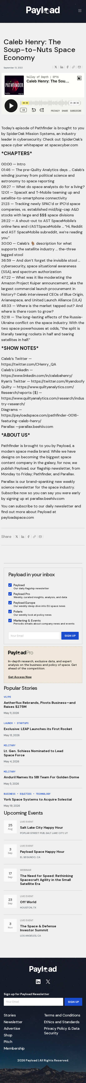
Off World (28, 902)
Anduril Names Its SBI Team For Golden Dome (41, 777)
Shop (8, 1035)
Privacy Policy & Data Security (62, 1030)
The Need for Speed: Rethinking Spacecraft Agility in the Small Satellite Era (46, 880)
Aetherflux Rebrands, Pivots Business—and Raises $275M (40, 704)
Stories (10, 1015)
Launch (8, 723)
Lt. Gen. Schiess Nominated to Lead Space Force (33, 753)
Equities (26, 794)
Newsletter (13, 1022)
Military (9, 745)
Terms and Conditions (62, 1015)
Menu (80, 10)
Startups (23, 723)
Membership (14, 1048)
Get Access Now (20, 677)
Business (9, 794)
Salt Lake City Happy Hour (41, 827)
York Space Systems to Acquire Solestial (38, 799)
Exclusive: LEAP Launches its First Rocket (38, 729)
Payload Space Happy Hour (42, 851)
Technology (43, 794)
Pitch (8, 1042)
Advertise (12, 1028)
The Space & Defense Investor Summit (38, 928)
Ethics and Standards (61, 1022)
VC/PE (7, 697)
